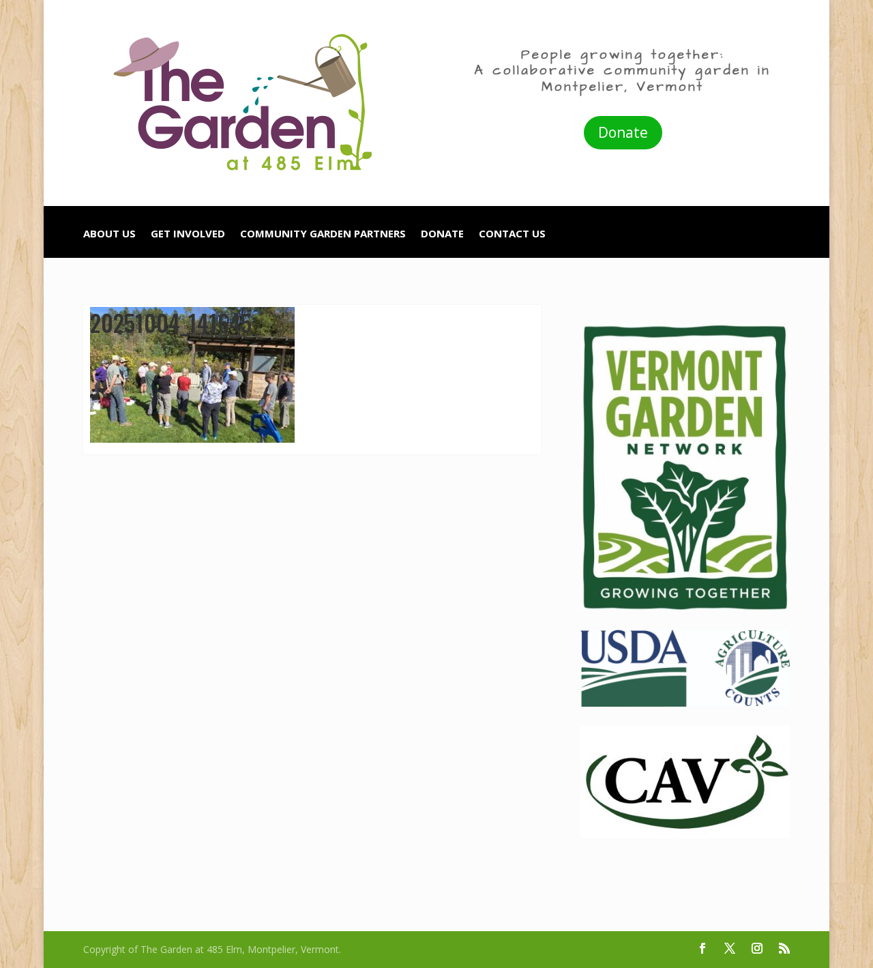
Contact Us (512, 234)
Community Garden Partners (323, 234)
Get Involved (188, 234)
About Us (109, 234)
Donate (623, 132)
